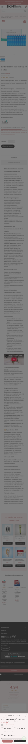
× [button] (26, 714)
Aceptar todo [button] (7, 741)
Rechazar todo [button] (20, 741)
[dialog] (14, 728)
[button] (14, 738)
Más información (5, 722)
